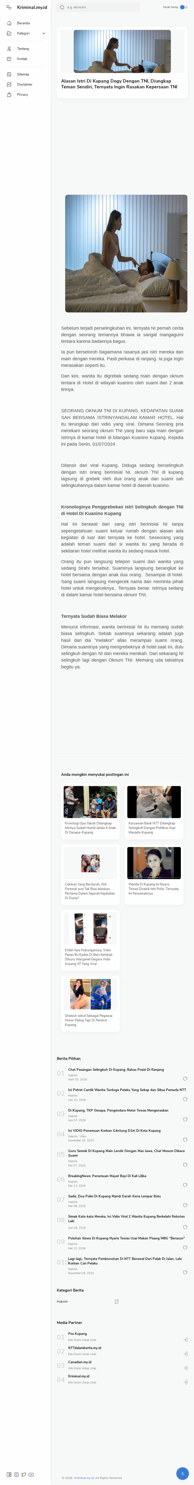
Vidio (83, 1136)
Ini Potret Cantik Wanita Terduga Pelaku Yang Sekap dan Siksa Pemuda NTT (127, 1090)
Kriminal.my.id (32, 7)
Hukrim (72, 1075)
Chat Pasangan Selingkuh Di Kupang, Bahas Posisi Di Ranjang (116, 1069)
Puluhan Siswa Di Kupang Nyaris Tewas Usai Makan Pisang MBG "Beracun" (126, 1238)
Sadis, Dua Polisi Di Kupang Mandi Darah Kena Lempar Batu (114, 1196)
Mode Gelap (170, 7)
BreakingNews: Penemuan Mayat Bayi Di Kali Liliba (107, 1176)
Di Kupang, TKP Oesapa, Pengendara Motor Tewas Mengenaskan (118, 1110)
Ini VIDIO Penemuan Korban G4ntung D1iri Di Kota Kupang (114, 1130)
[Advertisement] (122, 141)
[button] (185, 1078)
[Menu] (8, 7)
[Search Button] (62, 7)
